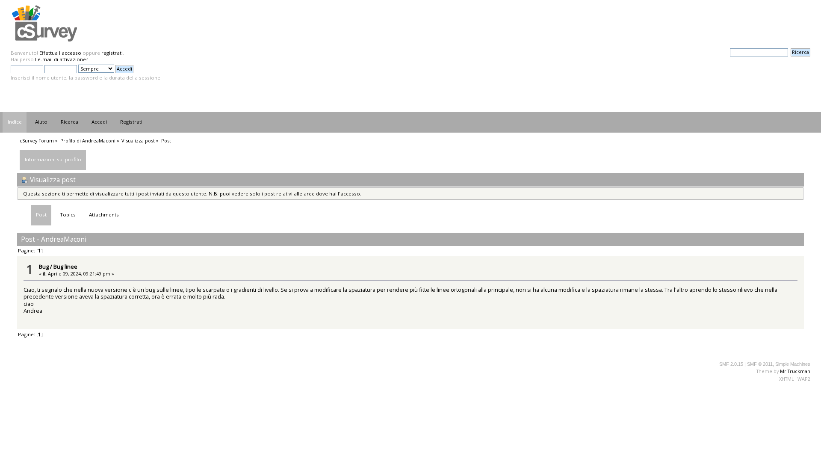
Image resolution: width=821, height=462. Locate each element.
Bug (44, 266)
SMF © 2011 (760, 364)
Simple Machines (792, 364)
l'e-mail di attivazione (60, 59)
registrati (112, 53)
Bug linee (65, 266)
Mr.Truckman (795, 371)
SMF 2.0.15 (731, 364)
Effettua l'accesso (60, 53)
